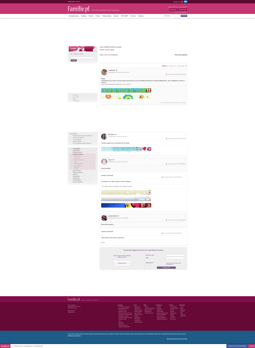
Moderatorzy (160, 311)
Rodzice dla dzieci (123, 325)
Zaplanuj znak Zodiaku (124, 326)
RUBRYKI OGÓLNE (109, 47)
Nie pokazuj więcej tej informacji (177, 339)
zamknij (251, 346)
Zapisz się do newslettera (181, 12)
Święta (172, 314)
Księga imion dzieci (123, 316)
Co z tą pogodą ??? (77, 139)
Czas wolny (173, 319)
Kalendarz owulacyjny (124, 306)
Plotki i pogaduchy (78, 163)
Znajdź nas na (177, 1)
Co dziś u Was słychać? (78, 137)
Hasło (147, 258)
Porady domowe (138, 322)
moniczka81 (112, 216)
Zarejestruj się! (122, 263)
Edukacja (121, 322)
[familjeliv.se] (185, 1)
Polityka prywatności (162, 319)
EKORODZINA (76, 150)
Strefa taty (137, 319)
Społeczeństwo (148, 310)
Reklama (159, 308)
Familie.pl (83, 16)
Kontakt (159, 306)
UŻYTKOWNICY (77, 180)
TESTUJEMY (124, 16)
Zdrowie (116, 16)
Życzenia (182, 314)
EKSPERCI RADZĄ (77, 152)
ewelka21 (111, 70)
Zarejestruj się (182, 9)
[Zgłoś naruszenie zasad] (166, 74)
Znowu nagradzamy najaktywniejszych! (82, 143)
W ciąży (98, 16)
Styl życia (133, 16)
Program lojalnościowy (162, 313)
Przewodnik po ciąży (124, 308)
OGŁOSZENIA (76, 148)
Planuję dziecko (106, 16)
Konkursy (141, 16)
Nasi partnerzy (160, 316)
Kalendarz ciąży (123, 310)
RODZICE (75, 174)
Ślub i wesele (137, 313)
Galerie (182, 311)
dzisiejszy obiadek (77, 141)
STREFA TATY (76, 178)
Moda (75, 161)
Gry (120, 320)
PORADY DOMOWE (78, 182)
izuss (110, 160)
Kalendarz (121, 323)
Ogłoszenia (137, 306)
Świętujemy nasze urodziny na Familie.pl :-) (83, 135)
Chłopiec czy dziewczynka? (125, 314)
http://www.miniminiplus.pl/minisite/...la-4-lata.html (116, 84)
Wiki (181, 313)
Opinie (146, 306)
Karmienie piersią (74, 16)
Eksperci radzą (138, 310)
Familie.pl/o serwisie (79, 159)
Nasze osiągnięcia (161, 317)
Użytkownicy (137, 320)
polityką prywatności (74, 336)
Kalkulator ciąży (123, 311)
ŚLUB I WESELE (77, 170)
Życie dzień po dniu (150, 308)
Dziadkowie (137, 317)
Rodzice (91, 16)
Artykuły (182, 310)
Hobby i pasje (148, 311)
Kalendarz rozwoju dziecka (125, 317)
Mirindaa (111, 134)
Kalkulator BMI (122, 319)
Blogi (181, 308)
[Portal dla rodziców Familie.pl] (78, 12)
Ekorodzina (137, 308)
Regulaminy (160, 310)
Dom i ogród (77, 158)
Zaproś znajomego (161, 314)
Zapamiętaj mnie (149, 262)
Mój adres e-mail (150, 255)
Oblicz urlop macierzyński (125, 313)
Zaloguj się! (173, 9)
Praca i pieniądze (78, 165)
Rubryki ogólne (138, 311)
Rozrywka (118, 47)
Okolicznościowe (149, 313)
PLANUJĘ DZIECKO (78, 172)
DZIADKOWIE (76, 176)
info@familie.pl (71, 312)
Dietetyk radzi (77, 156)
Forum (101, 47)
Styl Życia (172, 317)
